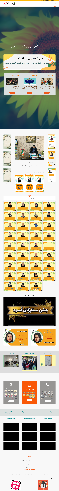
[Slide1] (6, 394)
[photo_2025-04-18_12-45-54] (43, 392)
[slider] (31, 325)
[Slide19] (34, 397)
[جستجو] (30, 4)
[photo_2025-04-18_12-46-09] (49, 397)
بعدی (53, 62)
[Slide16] (30, 395)
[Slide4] (15, 394)
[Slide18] (24, 395)
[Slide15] (34, 395)
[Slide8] (15, 391)
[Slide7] (12, 391)
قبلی (5, 62)
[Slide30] (6, 396)
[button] (29, 311)
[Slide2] (9, 394)
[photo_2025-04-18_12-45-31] (52, 393)
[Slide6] (9, 391)
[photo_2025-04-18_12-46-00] (43, 397)
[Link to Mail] (51, 0)
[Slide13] (27, 393)
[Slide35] (15, 396)
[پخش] (54, 325)
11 (10, 164)
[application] (29, 311)
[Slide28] (9, 396)
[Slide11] (34, 393)
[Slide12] (30, 393)
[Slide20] (30, 397)
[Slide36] (12, 399)
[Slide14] (24, 393)
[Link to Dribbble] (53, 0)
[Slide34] (15, 399)
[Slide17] (27, 395)
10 (9, 164)
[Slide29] (12, 396)
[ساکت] (4, 325)
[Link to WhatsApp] (50, 0)
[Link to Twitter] (55, 0)
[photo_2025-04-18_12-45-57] (43, 394)
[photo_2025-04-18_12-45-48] (46, 393)
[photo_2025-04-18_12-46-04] (52, 397)
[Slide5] (6, 391)
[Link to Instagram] (52, 0)
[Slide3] (12, 394)
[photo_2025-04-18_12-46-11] (46, 397)
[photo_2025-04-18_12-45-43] (49, 393)
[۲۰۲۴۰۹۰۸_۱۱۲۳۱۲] (52, 399)
